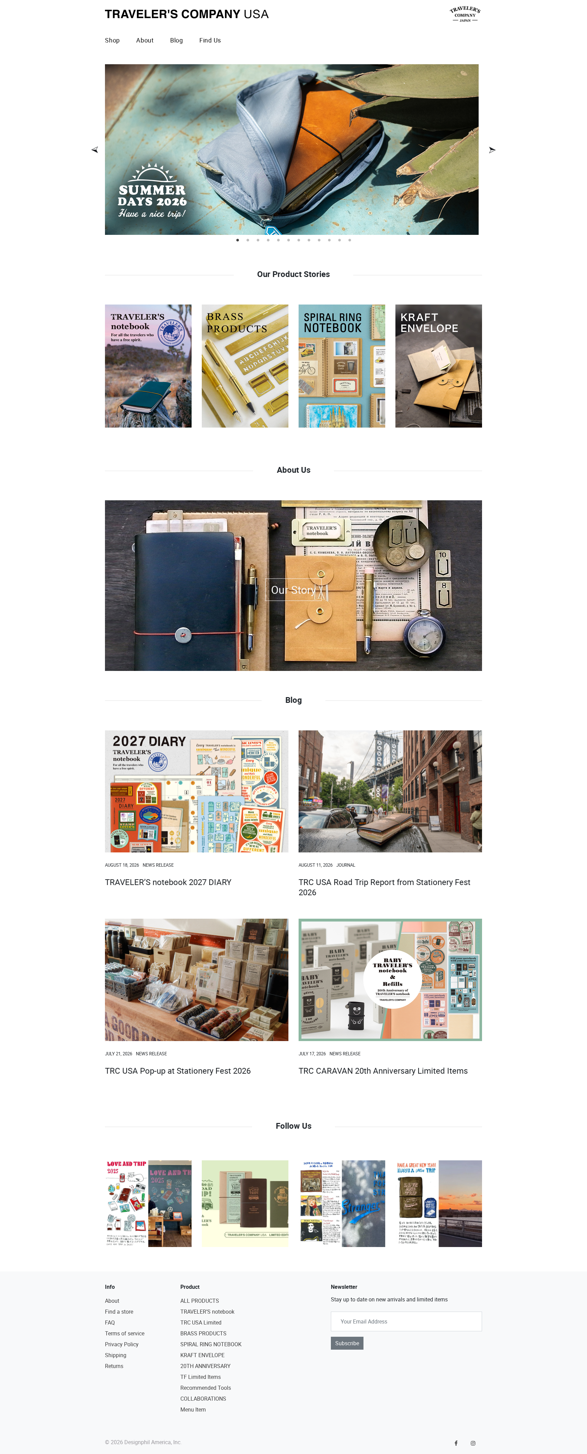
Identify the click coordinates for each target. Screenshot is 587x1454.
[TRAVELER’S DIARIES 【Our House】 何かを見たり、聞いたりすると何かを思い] (342, 1203)
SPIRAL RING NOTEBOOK (211, 1344)
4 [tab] (268, 240)
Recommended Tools (205, 1387)
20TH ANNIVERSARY (205, 1366)
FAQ (110, 1322)
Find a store (119, 1311)
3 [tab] (257, 240)
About (145, 40)
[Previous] (94, 149)
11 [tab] (339, 240)
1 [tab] (237, 240)
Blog (176, 40)
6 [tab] (288, 240)
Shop (112, 40)
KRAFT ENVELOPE (202, 1355)
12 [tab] (349, 240)
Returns (114, 1366)
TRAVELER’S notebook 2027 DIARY (168, 882)
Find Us (210, 40)
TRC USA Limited (200, 1322)
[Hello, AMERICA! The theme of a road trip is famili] (245, 1203)
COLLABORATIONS (203, 1398)
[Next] (492, 149)
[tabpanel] (293, 149)
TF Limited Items (200, 1377)
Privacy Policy (122, 1344)
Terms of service (124, 1333)
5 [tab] (278, 240)
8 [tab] (308, 240)
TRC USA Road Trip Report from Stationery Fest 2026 (384, 887)
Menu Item (193, 1409)
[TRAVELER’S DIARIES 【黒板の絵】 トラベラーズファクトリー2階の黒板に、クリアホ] (148, 1203)
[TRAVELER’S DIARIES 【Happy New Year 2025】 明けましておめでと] (438, 1203)
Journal (345, 865)
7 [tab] (298, 240)
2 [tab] (247, 240)
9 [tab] (319, 240)
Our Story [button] (293, 589)
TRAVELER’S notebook (207, 1311)
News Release (158, 865)
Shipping (115, 1355)
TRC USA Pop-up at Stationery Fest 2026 (178, 1070)
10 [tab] (329, 240)
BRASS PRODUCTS (203, 1333)
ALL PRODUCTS (199, 1300)
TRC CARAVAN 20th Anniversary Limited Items (383, 1070)
